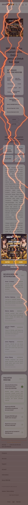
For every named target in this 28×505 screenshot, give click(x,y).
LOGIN (21, 262)
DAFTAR (7, 262)
